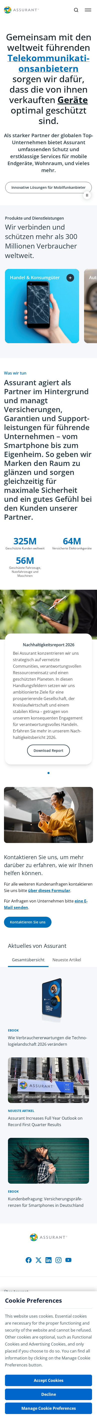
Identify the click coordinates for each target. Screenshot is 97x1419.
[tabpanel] (48, 1095)
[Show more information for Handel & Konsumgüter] (70, 278)
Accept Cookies (48, 1380)
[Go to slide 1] (48, 773)
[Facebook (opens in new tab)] (29, 1260)
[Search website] (76, 10)
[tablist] (48, 950)
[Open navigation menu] (88, 10)
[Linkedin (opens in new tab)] (48, 1260)
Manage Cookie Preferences (48, 1408)
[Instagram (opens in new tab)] (58, 1260)
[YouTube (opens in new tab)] (68, 1260)
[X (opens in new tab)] (39, 1260)
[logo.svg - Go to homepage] (21, 10)
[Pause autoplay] (87, 195)
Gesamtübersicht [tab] (28, 960)
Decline (48, 1394)
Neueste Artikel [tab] (66, 960)
